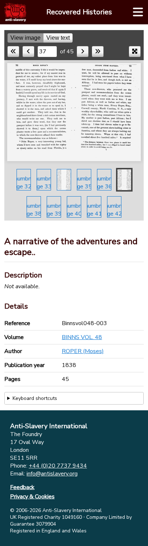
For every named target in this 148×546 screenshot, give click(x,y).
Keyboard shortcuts (35, 398)
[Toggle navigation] (138, 12)
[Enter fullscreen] (135, 51)
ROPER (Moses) (83, 351)
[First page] (13, 51)
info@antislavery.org (52, 474)
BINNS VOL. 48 (82, 337)
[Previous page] (28, 51)
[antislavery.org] (15, 12)
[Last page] (98, 51)
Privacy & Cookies (32, 497)
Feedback (22, 487)
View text (58, 38)
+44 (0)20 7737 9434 (58, 466)
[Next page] (83, 51)
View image (25, 38)
